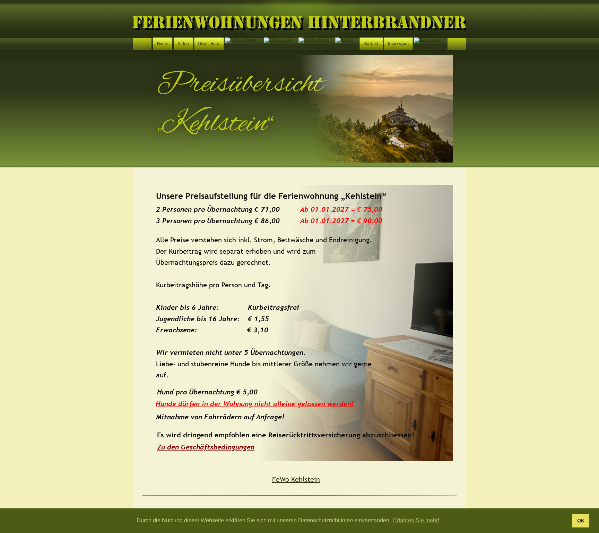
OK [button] (580, 520)
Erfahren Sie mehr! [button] (416, 520)
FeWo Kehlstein (296, 479)
